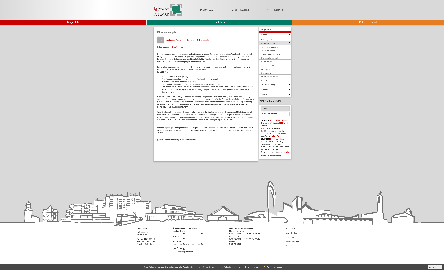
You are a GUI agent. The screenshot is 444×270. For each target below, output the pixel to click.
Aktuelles (265, 109)
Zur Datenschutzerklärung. (274, 267)
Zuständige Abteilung (174, 40)
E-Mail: (140, 244)
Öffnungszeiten (203, 40)
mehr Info (275, 136)
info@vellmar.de (150, 244)
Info (160, 40)
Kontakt (190, 40)
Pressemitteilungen (269, 114)
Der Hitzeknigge (277, 139)
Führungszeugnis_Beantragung (170, 47)
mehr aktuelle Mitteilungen (272, 156)
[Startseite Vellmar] (170, 10)
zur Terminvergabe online (183, 252)
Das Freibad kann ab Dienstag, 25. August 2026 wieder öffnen (275, 123)
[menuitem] (275, 30)
